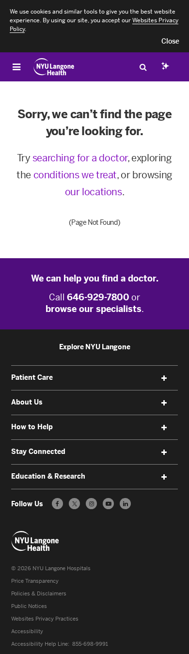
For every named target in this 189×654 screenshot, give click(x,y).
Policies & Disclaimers (38, 594)
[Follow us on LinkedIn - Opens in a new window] (125, 503)
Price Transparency (35, 581)
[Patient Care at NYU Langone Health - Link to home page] (54, 67)
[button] (170, 41)
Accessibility (27, 631)
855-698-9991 (90, 644)
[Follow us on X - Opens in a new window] (74, 503)
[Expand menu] (164, 378)
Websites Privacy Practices (45, 619)
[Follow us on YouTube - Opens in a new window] (108, 503)
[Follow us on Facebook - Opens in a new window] (57, 503)
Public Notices (29, 606)
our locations (93, 192)
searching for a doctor (79, 158)
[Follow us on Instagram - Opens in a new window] (91, 503)
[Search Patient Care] (143, 67)
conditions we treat (75, 175)
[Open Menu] (16, 67)
